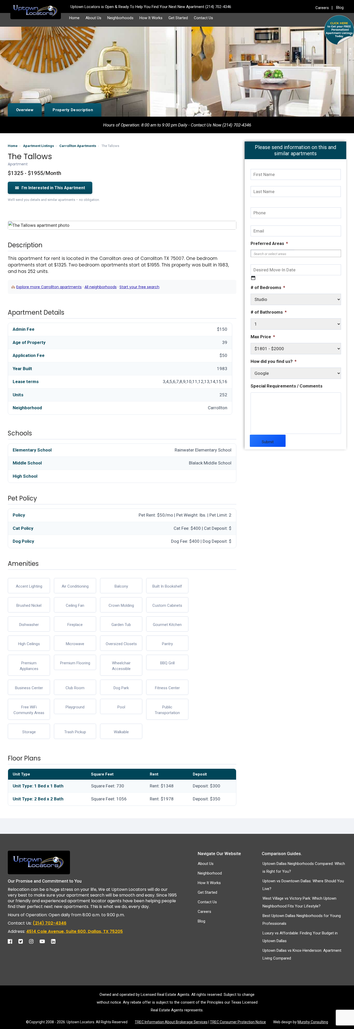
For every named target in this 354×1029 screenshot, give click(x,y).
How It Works (150, 18)
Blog (340, 7)
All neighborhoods (100, 287)
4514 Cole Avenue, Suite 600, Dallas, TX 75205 (74, 931)
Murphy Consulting (313, 1022)
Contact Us (203, 18)
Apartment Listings (38, 146)
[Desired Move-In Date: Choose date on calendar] (253, 277)
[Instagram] (34, 941)
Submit (268, 442)
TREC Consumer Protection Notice (238, 1022)
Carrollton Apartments (77, 146)
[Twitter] (23, 941)
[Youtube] (45, 941)
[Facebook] (12, 941)
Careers (322, 7)
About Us (93, 18)
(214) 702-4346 (49, 923)
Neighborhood (210, 873)
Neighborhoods (120, 18)
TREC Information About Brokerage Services (171, 1022)
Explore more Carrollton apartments (49, 287)
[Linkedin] (56, 941)
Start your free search (139, 287)
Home (74, 18)
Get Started (178, 18)
